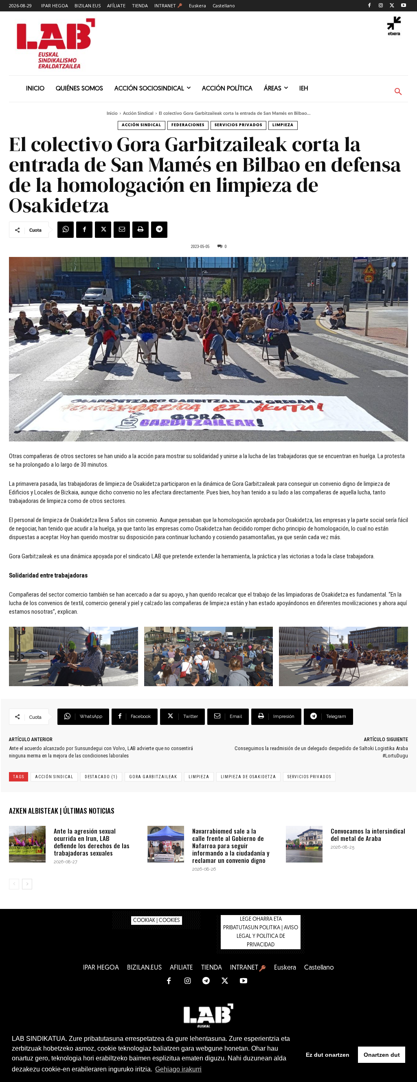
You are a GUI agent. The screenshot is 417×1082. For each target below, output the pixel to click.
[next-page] (27, 884)
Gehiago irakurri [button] (178, 1069)
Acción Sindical (138, 114)
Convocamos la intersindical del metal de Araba (368, 834)
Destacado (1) (101, 777)
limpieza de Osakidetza (248, 777)
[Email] (122, 230)
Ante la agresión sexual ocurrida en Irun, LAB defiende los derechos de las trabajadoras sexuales (91, 841)
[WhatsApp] (65, 230)
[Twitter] (392, 6)
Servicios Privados (238, 125)
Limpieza (283, 125)
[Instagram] (381, 6)
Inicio (112, 114)
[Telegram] (159, 230)
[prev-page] (14, 884)
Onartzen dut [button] (382, 1054)
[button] (398, 92)
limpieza (199, 777)
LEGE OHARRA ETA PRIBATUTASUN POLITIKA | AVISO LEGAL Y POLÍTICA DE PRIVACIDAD (260, 932)
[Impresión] (140, 230)
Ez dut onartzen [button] (327, 1054)
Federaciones (187, 125)
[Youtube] (403, 6)
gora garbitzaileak (153, 777)
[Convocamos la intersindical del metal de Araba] (304, 844)
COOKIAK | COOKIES (156, 920)
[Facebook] (369, 6)
